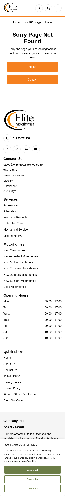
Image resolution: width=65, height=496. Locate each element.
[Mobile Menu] (58, 8)
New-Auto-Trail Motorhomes (20, 256)
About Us (9, 363)
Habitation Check (14, 223)
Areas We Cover (13, 400)
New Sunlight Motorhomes (19, 280)
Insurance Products (15, 217)
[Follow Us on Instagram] (17, 149)
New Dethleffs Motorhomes (20, 274)
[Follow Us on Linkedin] (26, 149)
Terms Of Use (11, 376)
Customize (32, 479)
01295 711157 (21, 138)
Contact (32, 79)
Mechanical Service (15, 229)
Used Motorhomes (14, 286)
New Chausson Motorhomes (20, 268)
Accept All (32, 469)
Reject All (33, 488)
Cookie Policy (12, 388)
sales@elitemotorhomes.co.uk (23, 164)
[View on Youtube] (36, 149)
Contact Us (10, 370)
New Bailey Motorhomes (18, 262)
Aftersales (9, 211)
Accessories (11, 205)
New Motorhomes (14, 250)
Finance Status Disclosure (19, 394)
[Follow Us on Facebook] (7, 149)
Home (16, 22)
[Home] (10, 8)
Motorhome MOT (13, 235)
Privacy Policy (12, 382)
